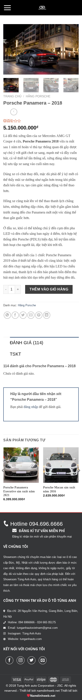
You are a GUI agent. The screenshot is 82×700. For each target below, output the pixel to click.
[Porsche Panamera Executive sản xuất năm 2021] (21, 465)
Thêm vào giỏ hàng (49, 289)
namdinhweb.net (48, 690)
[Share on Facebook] (15, 315)
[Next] (72, 49)
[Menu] (7, 7)
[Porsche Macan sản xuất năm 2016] (61, 465)
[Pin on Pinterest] (38, 315)
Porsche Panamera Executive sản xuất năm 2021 (19, 491)
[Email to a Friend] (31, 315)
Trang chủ (12, 96)
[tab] (44, 342)
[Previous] (10, 49)
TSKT (15, 354)
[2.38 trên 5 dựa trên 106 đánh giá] (41, 121)
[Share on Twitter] (23, 315)
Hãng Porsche (38, 96)
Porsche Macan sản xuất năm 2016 (59, 489)
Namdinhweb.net (42, 695)
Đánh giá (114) (27, 342)
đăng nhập (31, 407)
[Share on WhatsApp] (7, 315)
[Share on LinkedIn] (46, 315)
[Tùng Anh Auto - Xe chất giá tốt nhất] (42, 7)
